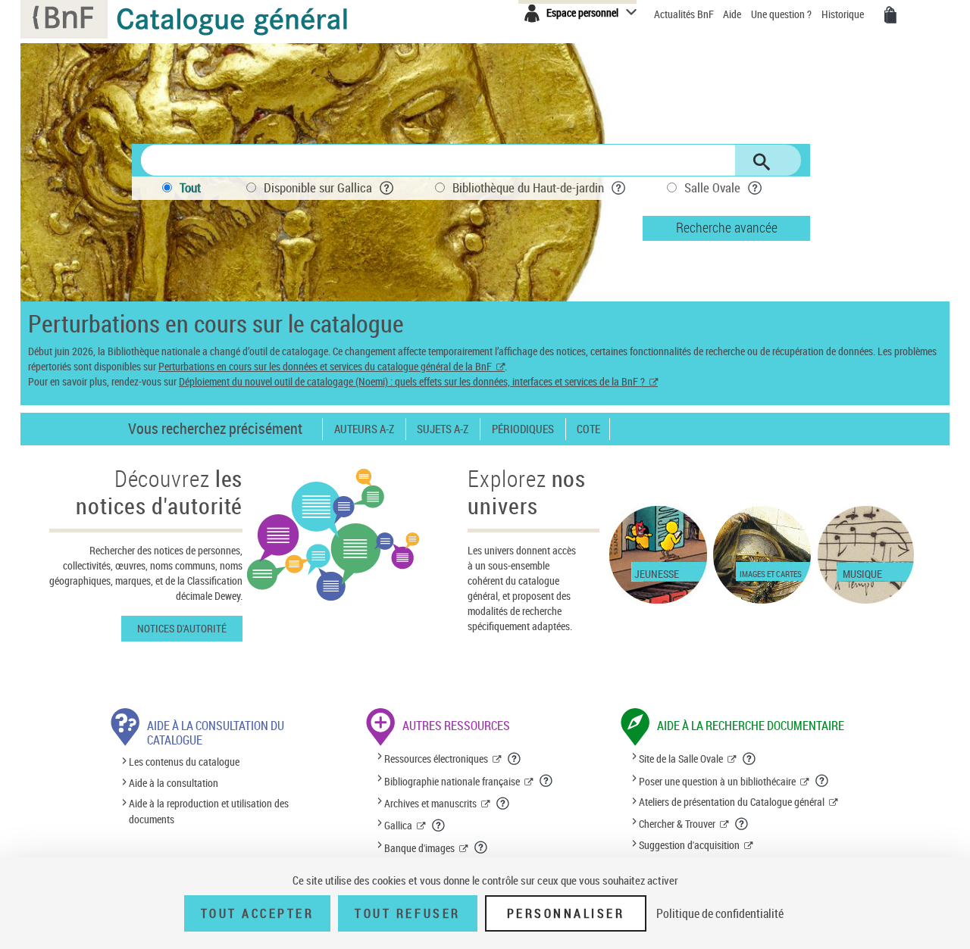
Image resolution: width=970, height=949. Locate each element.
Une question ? (782, 14)
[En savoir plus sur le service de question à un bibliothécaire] (822, 781)
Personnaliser (566, 913)
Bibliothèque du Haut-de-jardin (528, 187)
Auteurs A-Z (364, 429)
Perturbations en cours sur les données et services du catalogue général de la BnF (325, 366)
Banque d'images (419, 848)
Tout (190, 187)
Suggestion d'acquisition (689, 845)
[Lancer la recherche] (762, 162)
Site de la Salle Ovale (681, 758)
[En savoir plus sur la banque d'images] (481, 847)
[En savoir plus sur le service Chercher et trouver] (742, 824)
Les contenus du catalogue (184, 762)
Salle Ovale (712, 187)
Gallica (398, 825)
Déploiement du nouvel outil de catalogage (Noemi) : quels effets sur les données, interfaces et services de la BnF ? (412, 381)
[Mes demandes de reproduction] (890, 15)
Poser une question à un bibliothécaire (717, 781)
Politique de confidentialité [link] (720, 913)
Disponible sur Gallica (318, 187)
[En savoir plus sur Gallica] (439, 825)
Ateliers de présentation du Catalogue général (731, 801)
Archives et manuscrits (430, 803)
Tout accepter (257, 913)
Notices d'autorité (182, 628)
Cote (588, 429)
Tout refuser (407, 913)
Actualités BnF (685, 14)
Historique (843, 14)
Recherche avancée (727, 227)
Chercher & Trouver (677, 823)
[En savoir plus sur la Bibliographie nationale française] (546, 781)
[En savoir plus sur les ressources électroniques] (514, 759)
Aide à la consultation (173, 783)
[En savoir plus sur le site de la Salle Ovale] (749, 759)
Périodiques (523, 429)
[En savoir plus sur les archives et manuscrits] (503, 803)
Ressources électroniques (436, 758)
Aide (733, 14)
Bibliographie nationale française (452, 781)
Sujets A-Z (442, 429)
